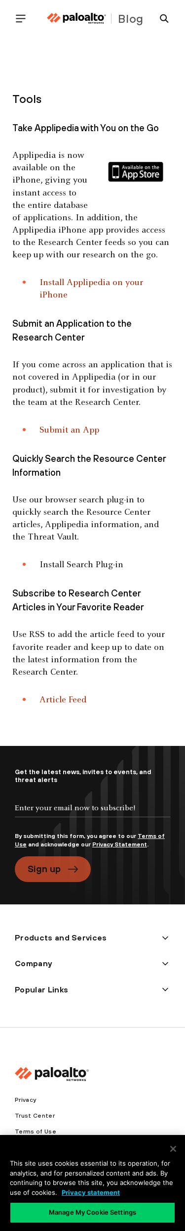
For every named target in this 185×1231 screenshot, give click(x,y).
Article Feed (62, 700)
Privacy (25, 1099)
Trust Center (35, 1115)
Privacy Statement (119, 844)
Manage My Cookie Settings (92, 1212)
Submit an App (69, 430)
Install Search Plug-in (81, 565)
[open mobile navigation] (25, 18)
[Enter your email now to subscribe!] (92, 816)
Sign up (44, 868)
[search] (160, 18)
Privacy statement (91, 1192)
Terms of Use (35, 1131)
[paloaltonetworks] (76, 18)
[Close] (173, 1149)
